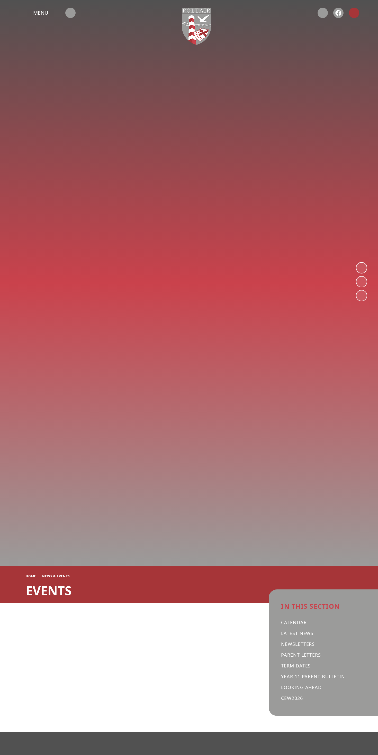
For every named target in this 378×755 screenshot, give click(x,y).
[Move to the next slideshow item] (361, 267)
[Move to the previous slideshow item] (361, 281)
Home (31, 576)
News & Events (56, 576)
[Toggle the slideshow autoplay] (361, 295)
